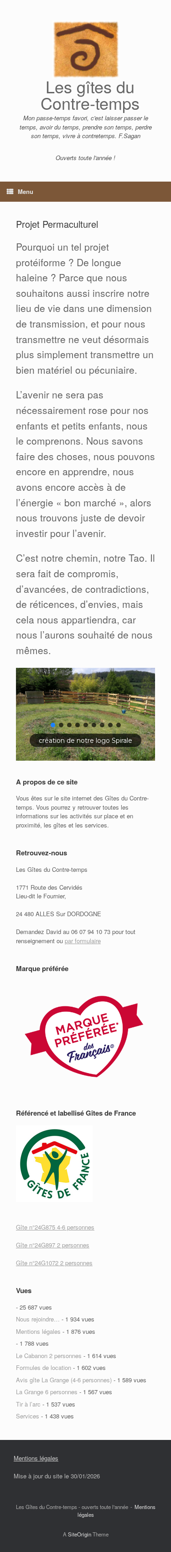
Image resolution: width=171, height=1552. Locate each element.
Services (27, 1416)
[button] (53, 725)
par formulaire (83, 940)
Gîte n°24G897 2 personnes (52, 1245)
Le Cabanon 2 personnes (49, 1355)
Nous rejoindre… (38, 1319)
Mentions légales (38, 1331)
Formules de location (43, 1367)
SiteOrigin (79, 1534)
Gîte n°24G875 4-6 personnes (55, 1227)
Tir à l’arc (28, 1404)
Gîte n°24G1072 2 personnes (54, 1262)
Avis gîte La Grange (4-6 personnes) (64, 1379)
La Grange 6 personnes (47, 1391)
